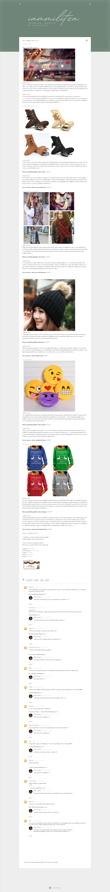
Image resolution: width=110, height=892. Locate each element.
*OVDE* (47, 172)
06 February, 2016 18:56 (46, 676)
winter (41, 580)
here (69, 432)
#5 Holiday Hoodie (26, 444)
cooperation (29, 580)
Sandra (30, 687)
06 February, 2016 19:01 (46, 790)
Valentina (31, 760)
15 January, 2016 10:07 (38, 587)
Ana (30, 741)
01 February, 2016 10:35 (37, 820)
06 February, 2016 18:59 (46, 714)
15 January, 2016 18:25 (38, 706)
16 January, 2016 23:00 (38, 801)
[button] (87, 41)
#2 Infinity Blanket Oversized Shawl (30, 191)
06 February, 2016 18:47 (46, 597)
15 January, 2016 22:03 (39, 760)
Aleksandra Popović (34, 647)
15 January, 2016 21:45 (36, 741)
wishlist (47, 580)
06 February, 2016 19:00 (46, 749)
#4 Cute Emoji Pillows (27, 359)
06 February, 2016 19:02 (46, 809)
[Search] (90, 4)
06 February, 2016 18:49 (46, 636)
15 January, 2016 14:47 (44, 647)
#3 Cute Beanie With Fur (28, 278)
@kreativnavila (31, 548)
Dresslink (27, 86)
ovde (66, 417)
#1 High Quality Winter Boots (29, 106)
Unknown (31, 587)
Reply (30, 604)
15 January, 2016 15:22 (37, 668)
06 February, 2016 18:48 (46, 617)
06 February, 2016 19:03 (46, 827)
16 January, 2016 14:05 (41, 781)
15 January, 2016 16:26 (37, 687)
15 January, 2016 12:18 (40, 607)
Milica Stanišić (37, 597)
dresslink (36, 580)
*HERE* (49, 187)
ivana (30, 820)
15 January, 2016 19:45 (44, 725)
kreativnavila (29, 552)
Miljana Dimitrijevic (34, 725)
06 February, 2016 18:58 (46, 695)
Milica (30, 668)
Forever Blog (32, 781)
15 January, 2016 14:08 (38, 628)
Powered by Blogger (56, 888)
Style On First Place (34, 550)
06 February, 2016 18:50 (46, 657)
